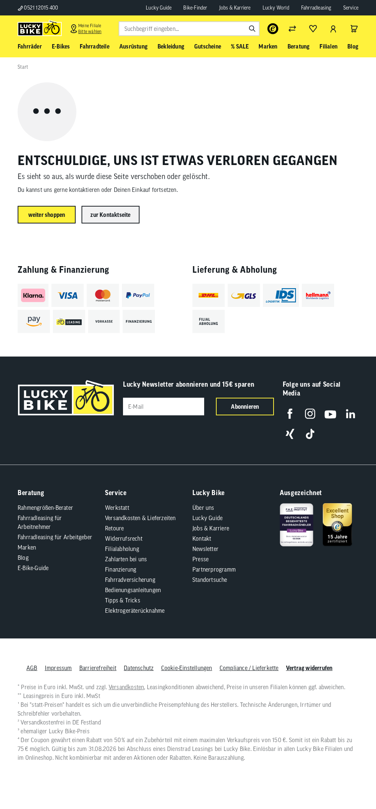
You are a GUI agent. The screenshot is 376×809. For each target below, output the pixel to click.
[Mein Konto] (333, 28)
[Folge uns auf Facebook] (290, 414)
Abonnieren (245, 406)
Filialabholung (122, 548)
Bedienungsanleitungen (133, 590)
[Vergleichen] (292, 28)
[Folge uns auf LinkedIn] (350, 414)
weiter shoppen (46, 214)
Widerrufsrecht (123, 538)
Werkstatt (117, 507)
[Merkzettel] (312, 28)
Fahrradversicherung (130, 579)
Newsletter (205, 548)
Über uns (203, 507)
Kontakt (201, 538)
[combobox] (189, 28)
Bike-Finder (195, 8)
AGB (31, 668)
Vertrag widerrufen (309, 668)
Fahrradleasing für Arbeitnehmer (40, 522)
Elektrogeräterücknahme (134, 610)
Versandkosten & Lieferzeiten (140, 518)
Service (350, 8)
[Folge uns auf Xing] (290, 434)
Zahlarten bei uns (126, 559)
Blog (23, 557)
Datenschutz (138, 668)
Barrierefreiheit (97, 668)
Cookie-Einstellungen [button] (186, 668)
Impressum (58, 668)
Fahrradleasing (316, 8)
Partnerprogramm (214, 569)
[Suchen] (252, 28)
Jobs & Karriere (235, 8)
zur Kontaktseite (110, 214)
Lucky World (276, 8)
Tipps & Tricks (122, 600)
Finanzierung (120, 569)
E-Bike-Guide (33, 568)
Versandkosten (126, 687)
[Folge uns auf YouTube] (330, 414)
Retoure (114, 528)
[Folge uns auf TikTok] (310, 434)
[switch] (351, 781)
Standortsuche (209, 579)
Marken (27, 547)
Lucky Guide (158, 8)
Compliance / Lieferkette (249, 668)
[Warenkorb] (354, 28)
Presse (200, 559)
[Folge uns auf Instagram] (310, 414)
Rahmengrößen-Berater (45, 507)
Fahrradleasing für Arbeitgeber (55, 537)
